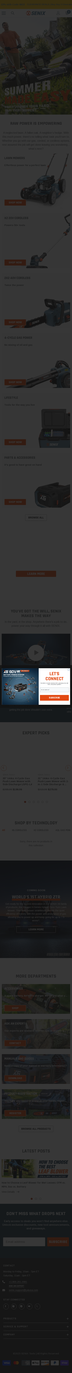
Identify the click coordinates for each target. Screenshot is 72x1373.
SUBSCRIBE (54, 697)
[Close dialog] (68, 670)
